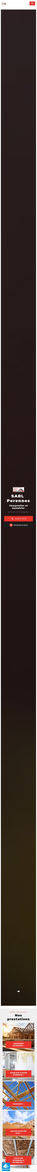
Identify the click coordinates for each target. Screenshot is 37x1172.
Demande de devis (21, 525)
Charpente (18, 1104)
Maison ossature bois (18, 1132)
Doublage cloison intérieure (18, 1074)
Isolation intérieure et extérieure (19, 1160)
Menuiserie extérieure (18, 1045)
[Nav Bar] (32, 3)
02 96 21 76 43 (20, 519)
